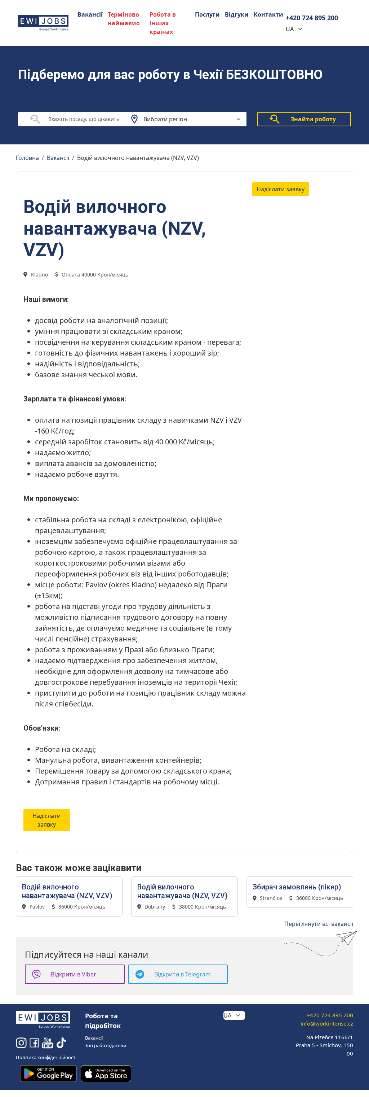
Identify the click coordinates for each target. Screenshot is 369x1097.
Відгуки (237, 14)
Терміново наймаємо (124, 18)
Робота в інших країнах (163, 23)
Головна (27, 158)
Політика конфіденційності (46, 1057)
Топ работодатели (105, 1045)
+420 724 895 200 (312, 17)
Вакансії (90, 14)
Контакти (268, 14)
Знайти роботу (313, 119)
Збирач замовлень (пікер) (297, 887)
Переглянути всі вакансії (318, 924)
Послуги (207, 14)
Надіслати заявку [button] (280, 189)
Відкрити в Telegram (182, 974)
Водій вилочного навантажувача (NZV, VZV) (67, 891)
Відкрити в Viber (73, 974)
